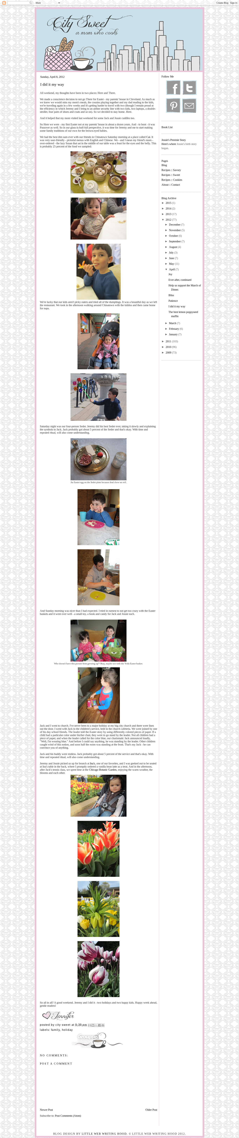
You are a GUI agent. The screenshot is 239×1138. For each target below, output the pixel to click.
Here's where (168, 143)
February (174, 328)
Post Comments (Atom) (68, 1115)
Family (55, 1029)
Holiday (67, 1029)
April (172, 269)
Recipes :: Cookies (171, 179)
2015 (169, 202)
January (173, 334)
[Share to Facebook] (99, 1025)
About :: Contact (170, 184)
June (172, 258)
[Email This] (89, 1025)
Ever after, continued (179, 279)
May (172, 263)
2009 (169, 352)
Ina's (92, 763)
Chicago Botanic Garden (103, 769)
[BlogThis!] (93, 1025)
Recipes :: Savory (171, 170)
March (173, 323)
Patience (173, 300)
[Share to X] (96, 1025)
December (175, 224)
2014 (169, 208)
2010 (169, 346)
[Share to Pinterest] (103, 1025)
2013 (169, 214)
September (175, 241)
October (174, 235)
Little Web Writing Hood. (105, 1133)
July (171, 252)
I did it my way (176, 306)
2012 (169, 219)
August (173, 246)
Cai (148, 136)
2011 (169, 341)
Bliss (171, 295)
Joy (170, 274)
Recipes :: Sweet (170, 174)
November (175, 230)
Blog (164, 165)
